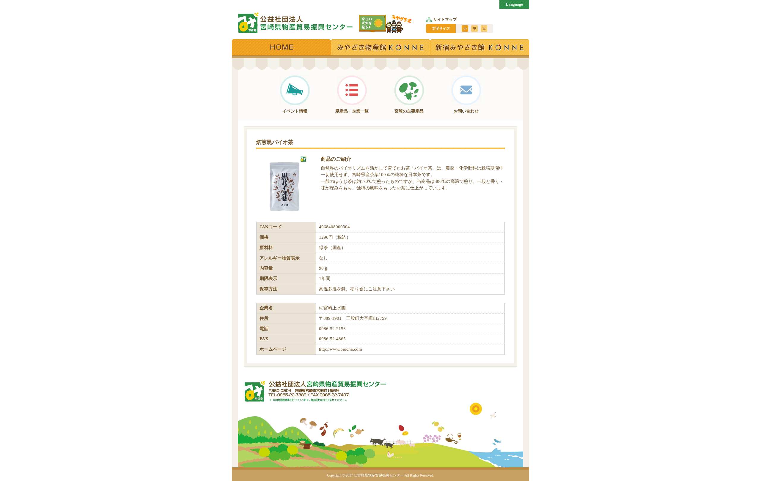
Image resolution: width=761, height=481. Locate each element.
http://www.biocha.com (340, 349)
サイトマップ (445, 19)
